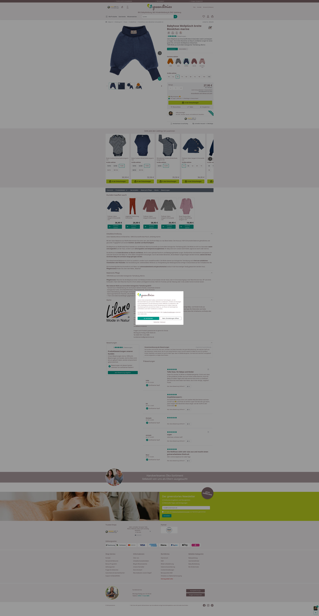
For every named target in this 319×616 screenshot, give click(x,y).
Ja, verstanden (148, 318)
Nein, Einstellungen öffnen (170, 318)
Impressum (162, 322)
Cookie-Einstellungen (169, 312)
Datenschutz (156, 322)
